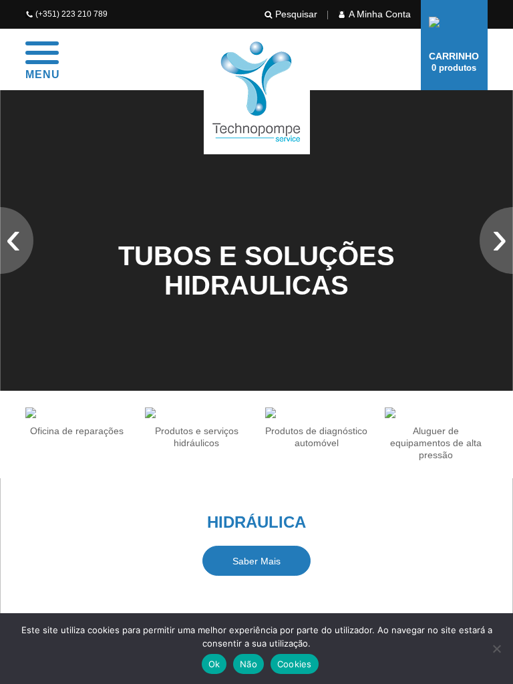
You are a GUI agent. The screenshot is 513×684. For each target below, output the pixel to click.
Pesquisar (296, 14)
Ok (214, 664)
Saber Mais (256, 561)
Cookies (294, 664)
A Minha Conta (380, 14)
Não (248, 664)
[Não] (496, 648)
